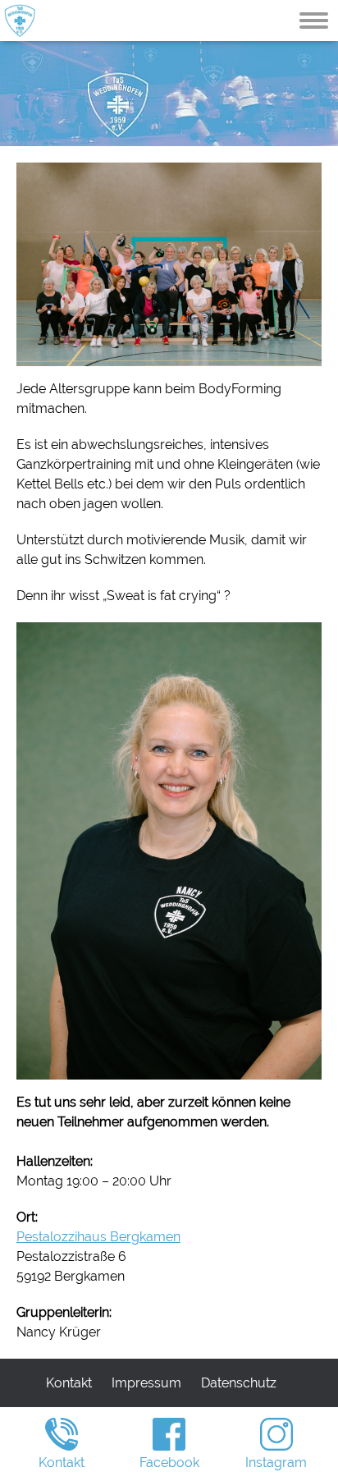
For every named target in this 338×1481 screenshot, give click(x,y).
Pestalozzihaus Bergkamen (98, 1237)
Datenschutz (238, 1383)
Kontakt (69, 1383)
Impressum (146, 1383)
